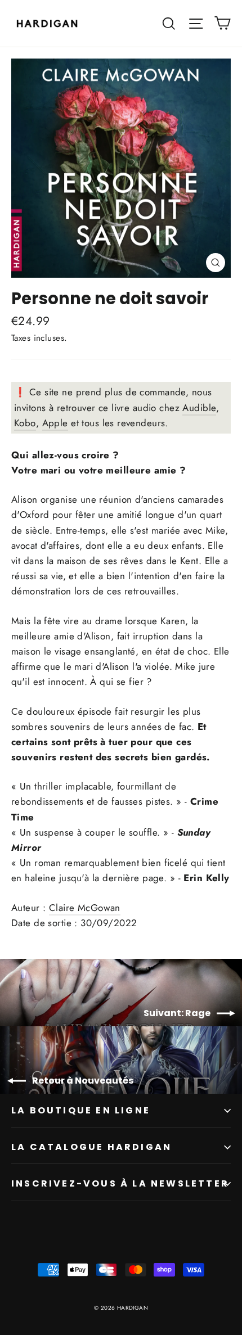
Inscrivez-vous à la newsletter (120, 1183)
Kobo (25, 423)
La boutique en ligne (80, 1110)
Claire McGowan (84, 907)
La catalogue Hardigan (91, 1146)
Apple (55, 423)
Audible (199, 407)
